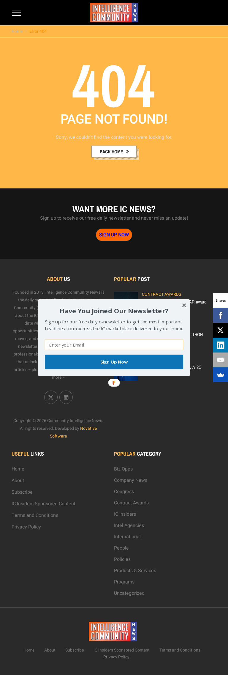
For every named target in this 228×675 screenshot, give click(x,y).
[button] (114, 310)
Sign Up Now (114, 362)
